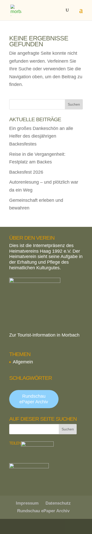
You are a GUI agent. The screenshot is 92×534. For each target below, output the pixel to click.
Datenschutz (58, 503)
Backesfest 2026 (26, 172)
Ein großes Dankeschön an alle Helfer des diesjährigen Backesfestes (41, 136)
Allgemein (23, 361)
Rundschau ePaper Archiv (33, 399)
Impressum (27, 503)
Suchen (74, 104)
